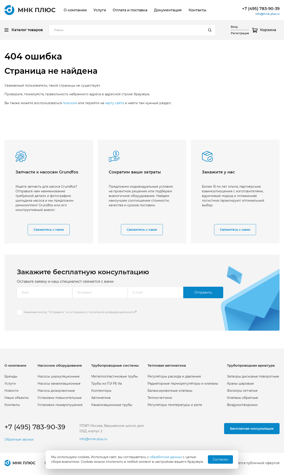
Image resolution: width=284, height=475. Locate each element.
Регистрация (240, 33)
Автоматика (100, 398)
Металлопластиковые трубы (114, 376)
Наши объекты (16, 398)
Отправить (203, 292)
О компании (75, 10)
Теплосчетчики (160, 398)
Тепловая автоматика (167, 365)
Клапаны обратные (242, 398)
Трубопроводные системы (115, 365)
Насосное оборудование (59, 365)
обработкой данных (166, 457)
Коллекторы (101, 391)
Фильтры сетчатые (242, 391)
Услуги (99, 10)
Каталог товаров (27, 30)
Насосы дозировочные (56, 391)
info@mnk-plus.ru (267, 14)
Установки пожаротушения (59, 405)
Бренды (10, 376)
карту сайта (114, 103)
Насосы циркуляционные (58, 376)
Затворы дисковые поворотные (253, 376)
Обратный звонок (19, 439)
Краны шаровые (240, 384)
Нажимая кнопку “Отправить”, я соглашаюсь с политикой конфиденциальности (79, 312)
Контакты (197, 10)
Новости (11, 391)
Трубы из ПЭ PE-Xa (106, 384)
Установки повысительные (59, 398)
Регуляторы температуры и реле (175, 405)
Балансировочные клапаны (170, 391)
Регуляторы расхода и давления (174, 376)
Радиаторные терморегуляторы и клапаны (183, 384)
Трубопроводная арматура (251, 365)
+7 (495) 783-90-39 (261, 8)
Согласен (220, 459)
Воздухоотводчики (242, 405)
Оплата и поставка (130, 10)
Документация (168, 10)
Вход (234, 26)
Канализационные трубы (111, 405)
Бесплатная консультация (252, 429)
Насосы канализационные (59, 384)
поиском (70, 103)
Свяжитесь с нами (49, 230)
